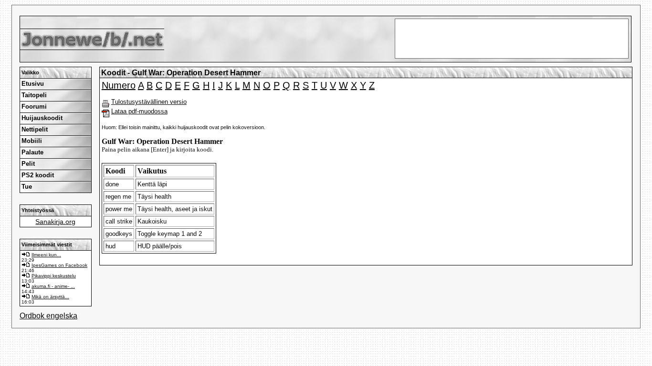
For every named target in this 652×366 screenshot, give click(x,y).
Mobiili (31, 140)
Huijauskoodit (42, 118)
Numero (119, 85)
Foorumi (34, 106)
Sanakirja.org (55, 221)
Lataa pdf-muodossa (139, 111)
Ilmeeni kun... (46, 254)
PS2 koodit (37, 175)
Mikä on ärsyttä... (50, 296)
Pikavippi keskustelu (54, 275)
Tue (26, 186)
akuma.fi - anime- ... (53, 286)
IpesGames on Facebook (59, 265)
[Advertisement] (326, 9)
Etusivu (32, 83)
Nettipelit (34, 129)
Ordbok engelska (48, 316)
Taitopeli (34, 95)
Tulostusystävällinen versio (149, 101)
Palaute (32, 152)
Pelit (28, 163)
